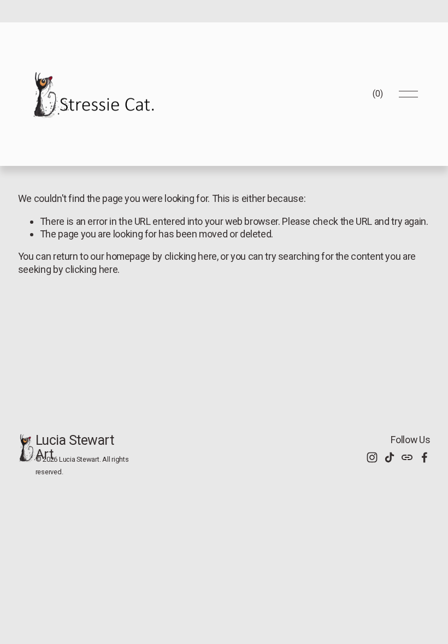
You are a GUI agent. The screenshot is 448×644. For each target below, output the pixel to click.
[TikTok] (389, 457)
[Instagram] (372, 457)
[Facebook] (424, 457)
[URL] (407, 457)
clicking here (190, 256)
